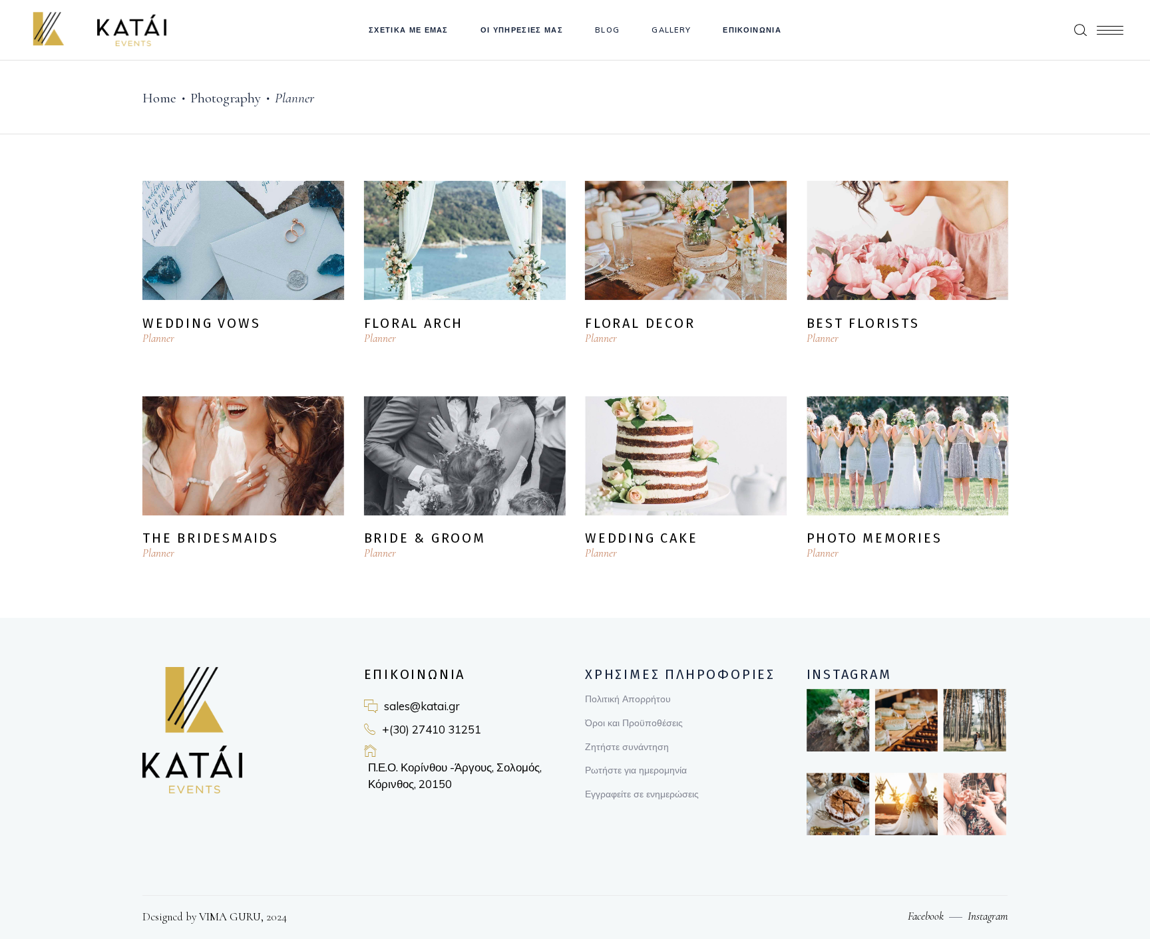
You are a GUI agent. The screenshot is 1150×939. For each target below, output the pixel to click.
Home (159, 98)
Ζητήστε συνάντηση (627, 747)
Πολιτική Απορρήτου (628, 699)
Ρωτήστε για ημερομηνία (636, 770)
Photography (225, 98)
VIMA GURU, (230, 917)
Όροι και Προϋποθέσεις (634, 723)
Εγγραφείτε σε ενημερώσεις (642, 794)
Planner (158, 338)
